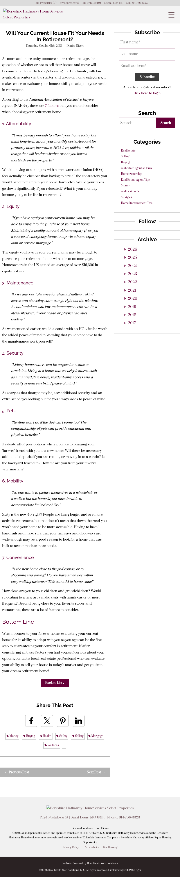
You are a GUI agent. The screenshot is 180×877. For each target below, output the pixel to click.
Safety (63, 736)
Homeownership (131, 174)
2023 (132, 274)
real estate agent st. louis (136, 168)
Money (13, 736)
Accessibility (92, 847)
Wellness (53, 745)
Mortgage (97, 736)
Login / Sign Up (113, 3)
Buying (30, 736)
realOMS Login (132, 870)
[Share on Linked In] (79, 721)
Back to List (54, 683)
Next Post (94, 772)
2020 (132, 298)
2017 (132, 323)
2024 (132, 266)
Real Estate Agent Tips (135, 180)
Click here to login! (147, 93)
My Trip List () (92, 3)
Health (46, 736)
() (46, 3)
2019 (132, 307)
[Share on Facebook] (31, 721)
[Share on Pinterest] (63, 721)
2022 (132, 282)
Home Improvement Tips (137, 203)
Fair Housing (110, 847)
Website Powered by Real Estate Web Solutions (90, 863)
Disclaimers (115, 870)
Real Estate (128, 150)
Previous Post (18, 772)
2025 (132, 257)
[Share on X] (47, 721)
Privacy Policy (71, 847)
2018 (132, 315)
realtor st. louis (130, 191)
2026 (132, 249)
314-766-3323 (140, 3)
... (64, 745)
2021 (132, 290)
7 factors (52, 106)
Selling (78, 736)
